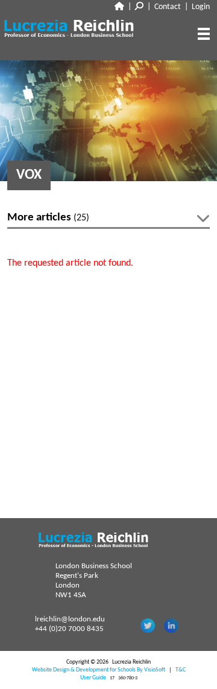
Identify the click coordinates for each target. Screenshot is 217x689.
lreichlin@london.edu (70, 619)
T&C (180, 670)
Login (201, 6)
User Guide (93, 678)
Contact (167, 6)
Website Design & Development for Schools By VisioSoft (98, 670)
